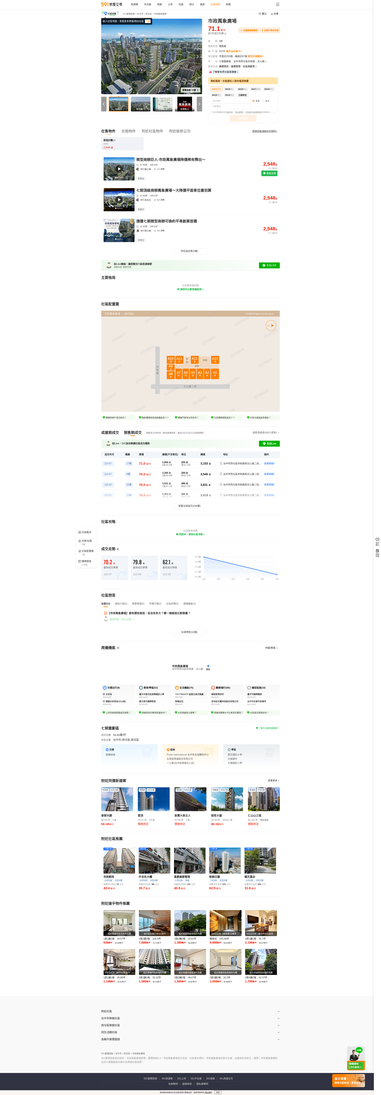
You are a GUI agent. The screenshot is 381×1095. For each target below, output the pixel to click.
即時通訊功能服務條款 (253, 112)
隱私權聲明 (239, 112)
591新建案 (167, 1078)
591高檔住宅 (226, 1078)
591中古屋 (196, 1078)
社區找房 (215, 4)
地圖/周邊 (270, 648)
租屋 (159, 4)
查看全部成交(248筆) (189, 506)
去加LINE (271, 265)
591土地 (181, 1078)
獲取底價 (271, 173)
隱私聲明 (208, 1093)
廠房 (202, 4)
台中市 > (141, 14)
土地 (170, 4)
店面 (181, 4)
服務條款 (229, 112)
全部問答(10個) (189, 632)
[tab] (110, 432)
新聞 (228, 4)
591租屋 (210, 1078)
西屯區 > (150, 14)
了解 (148, 21)
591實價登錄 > (130, 14)
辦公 (191, 4)
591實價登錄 (150, 1078)
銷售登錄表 (265, 432)
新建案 (134, 4)
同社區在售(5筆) (189, 251)
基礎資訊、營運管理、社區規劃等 (237, 66)
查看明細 (269, 463)
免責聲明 (173, 1084)
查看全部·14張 (189, 90)
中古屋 (147, 4)
